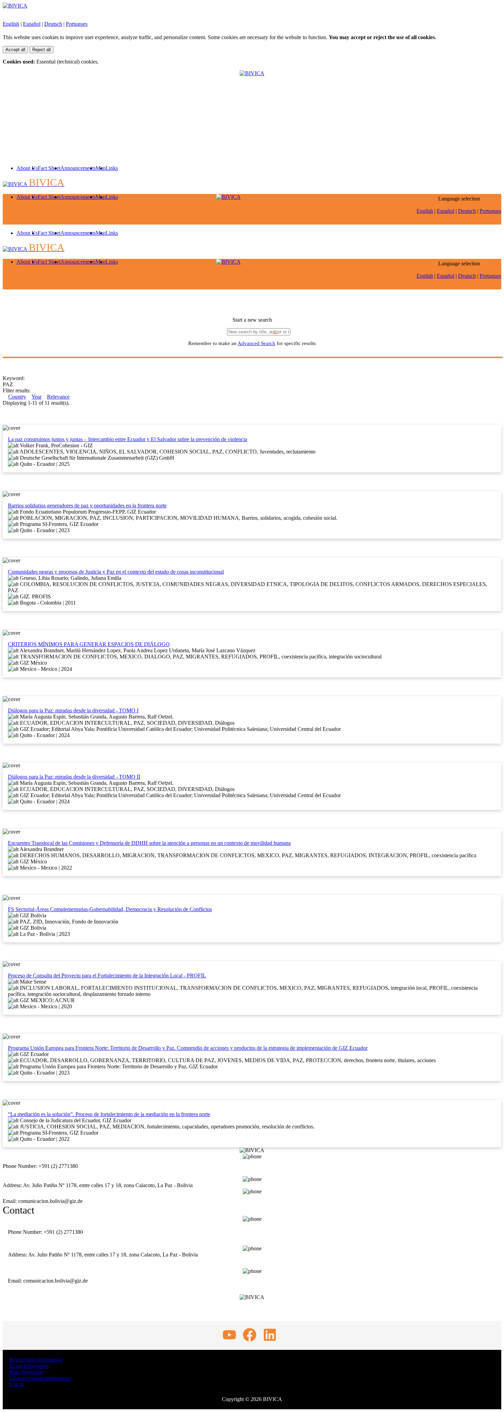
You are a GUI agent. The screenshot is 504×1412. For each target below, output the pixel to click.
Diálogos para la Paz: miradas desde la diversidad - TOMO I (73, 710)
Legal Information (29, 1366)
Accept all (15, 49)
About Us (27, 168)
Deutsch (53, 24)
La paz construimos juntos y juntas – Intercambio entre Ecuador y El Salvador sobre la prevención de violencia (127, 439)
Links (112, 168)
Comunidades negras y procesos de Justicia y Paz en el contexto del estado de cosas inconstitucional (116, 572)
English (11, 24)
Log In (17, 1384)
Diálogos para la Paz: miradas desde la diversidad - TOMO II (74, 777)
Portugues (76, 24)
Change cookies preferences (40, 1378)
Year (36, 397)
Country (17, 397)
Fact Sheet (49, 168)
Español (31, 24)
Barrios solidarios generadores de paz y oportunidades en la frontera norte (87, 505)
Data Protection (26, 1372)
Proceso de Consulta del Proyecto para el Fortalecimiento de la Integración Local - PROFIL (107, 975)
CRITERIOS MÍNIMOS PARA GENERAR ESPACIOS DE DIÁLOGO (89, 644)
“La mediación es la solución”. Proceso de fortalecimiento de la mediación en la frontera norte (109, 1114)
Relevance (58, 397)
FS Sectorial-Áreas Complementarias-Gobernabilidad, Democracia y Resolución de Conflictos (110, 909)
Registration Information (36, 1360)
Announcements (78, 168)
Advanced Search (256, 343)
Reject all (41, 49)
